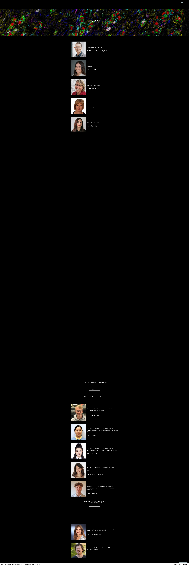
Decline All (179, 564)
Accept (185, 564)
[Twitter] (180, 4)
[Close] (187, 564)
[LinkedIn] (179, 4)
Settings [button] (175, 564)
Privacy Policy (39, 564)
